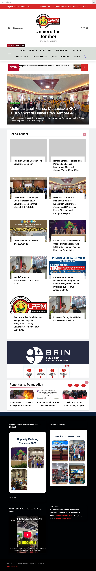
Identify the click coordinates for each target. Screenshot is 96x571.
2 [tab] (76, 385)
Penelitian (45, 50)
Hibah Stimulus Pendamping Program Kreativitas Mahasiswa (75, 405)
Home (22, 50)
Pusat (76, 50)
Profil (32, 50)
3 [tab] (83, 385)
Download (65, 57)
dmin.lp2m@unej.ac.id (64, 515)
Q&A (53, 57)
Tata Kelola (20, 57)
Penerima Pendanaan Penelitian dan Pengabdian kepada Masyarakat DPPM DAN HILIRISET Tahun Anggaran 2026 (66, 283)
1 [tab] (70, 385)
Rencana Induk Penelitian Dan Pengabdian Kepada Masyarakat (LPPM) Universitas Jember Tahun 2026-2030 (28, 323)
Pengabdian (62, 50)
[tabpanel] (21, 399)
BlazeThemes (12, 566)
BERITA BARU (14, 109)
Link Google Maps (63, 518)
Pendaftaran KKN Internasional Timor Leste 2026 (26, 280)
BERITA (77, 57)
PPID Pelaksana (39, 57)
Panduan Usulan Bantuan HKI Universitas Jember (61, 7)
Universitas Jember (48, 34)
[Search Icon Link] (85, 57)
